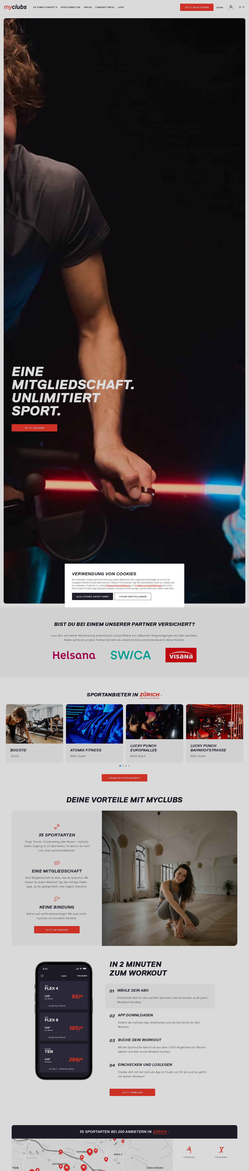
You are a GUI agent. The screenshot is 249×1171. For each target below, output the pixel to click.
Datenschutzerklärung (118, 585)
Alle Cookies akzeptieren (92, 596)
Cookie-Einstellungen (133, 596)
